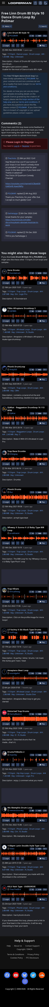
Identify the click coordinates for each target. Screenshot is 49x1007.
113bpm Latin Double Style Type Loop (26, 845)
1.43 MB (5, 57)
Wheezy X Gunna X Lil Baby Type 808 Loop (25, 529)
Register (25, 146)
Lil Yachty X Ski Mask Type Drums (24, 629)
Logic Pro (23, 294)
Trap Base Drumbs (16, 451)
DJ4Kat (12, 413)
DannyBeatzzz (16, 714)
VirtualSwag (15, 591)
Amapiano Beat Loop (17, 670)
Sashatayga (13, 213)
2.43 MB (9, 434)
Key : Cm (14, 831)
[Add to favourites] (18, 45)
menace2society (17, 810)
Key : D (13, 735)
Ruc (11, 492)
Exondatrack (15, 273)
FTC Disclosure (32, 958)
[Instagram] (25, 981)
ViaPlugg (13, 632)
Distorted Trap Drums (18, 711)
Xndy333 (13, 369)
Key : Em (14, 294)
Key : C (17, 434)
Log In (16, 146)
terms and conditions (28, 102)
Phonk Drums (14, 489)
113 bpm (11, 54)
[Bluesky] (24, 975)
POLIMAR (14, 35)
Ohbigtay (14, 454)
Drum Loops (34, 54)
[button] (45, 3)
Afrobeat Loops (23, 329)
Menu (7, 26)
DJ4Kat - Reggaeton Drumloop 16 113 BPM (25, 409)
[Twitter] (33, 975)
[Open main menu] (3, 3)
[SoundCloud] (42, 975)
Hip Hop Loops (23, 773)
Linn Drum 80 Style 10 (18, 32)
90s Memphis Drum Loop (19, 807)
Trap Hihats (13, 588)
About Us (18, 946)
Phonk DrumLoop (16, 366)
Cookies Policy (16, 958)
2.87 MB (5, 294)
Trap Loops (21, 291)
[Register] (40, 3)
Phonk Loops (22, 829)
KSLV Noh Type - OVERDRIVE (21, 886)
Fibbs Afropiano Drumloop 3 (21, 308)
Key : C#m (15, 390)
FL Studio (30, 332)
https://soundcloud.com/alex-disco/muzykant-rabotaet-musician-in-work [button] (21, 222)
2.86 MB (5, 390)
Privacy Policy (33, 954)
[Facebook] (7, 975)
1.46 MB (6, 332)
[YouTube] (16, 975)
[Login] (35, 3)
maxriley (13, 755)
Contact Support (32, 946)
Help (9, 946)
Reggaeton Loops (24, 431)
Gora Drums (13, 270)
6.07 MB (5, 869)
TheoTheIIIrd (15, 889)
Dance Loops (22, 54)
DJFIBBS (13, 311)
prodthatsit (14, 533)
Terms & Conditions (15, 954)
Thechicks (12, 158)
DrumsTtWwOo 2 (15, 752)
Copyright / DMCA (24, 949)
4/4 (42, 54)
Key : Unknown (17, 57)
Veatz (12, 848)
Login (7, 45)
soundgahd (15, 673)
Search (44, 26)
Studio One (31, 694)
